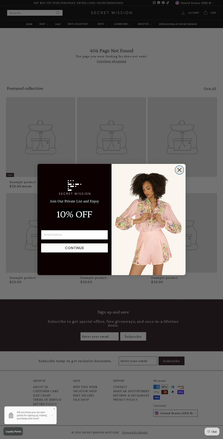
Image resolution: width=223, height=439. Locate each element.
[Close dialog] (179, 170)
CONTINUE (74, 247)
